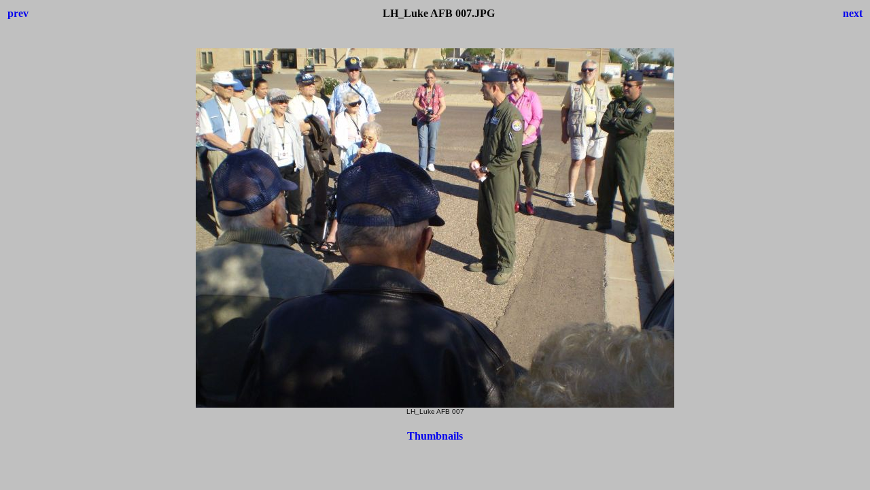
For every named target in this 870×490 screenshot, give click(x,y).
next (853, 13)
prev (18, 13)
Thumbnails (435, 436)
